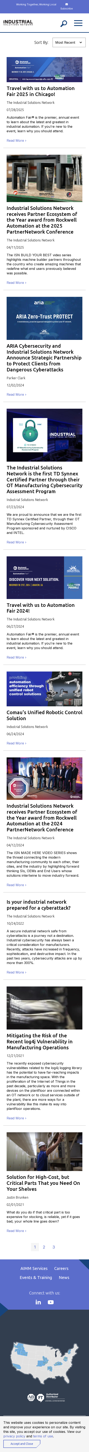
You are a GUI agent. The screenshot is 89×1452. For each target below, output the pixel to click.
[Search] (64, 22)
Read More (15, 140)
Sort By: (41, 42)
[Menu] (78, 22)
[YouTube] (50, 1302)
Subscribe (66, 8)
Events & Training (36, 1277)
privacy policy (14, 1436)
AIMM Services (34, 1268)
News (64, 1277)
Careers (61, 1268)
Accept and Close (22, 1443)
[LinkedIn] (38, 1302)
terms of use (43, 1436)
